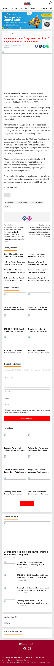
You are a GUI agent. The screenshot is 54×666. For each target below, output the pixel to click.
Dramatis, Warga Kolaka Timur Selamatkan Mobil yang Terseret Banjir (39, 279)
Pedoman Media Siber (11, 662)
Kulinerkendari (23, 202)
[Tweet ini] (40, 46)
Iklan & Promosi (29, 662)
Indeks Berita (7, 660)
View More (27, 503)
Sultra (7, 207)
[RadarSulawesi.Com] (27, 3)
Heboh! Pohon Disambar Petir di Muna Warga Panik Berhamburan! (14, 263)
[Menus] (4, 3)
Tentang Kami (44, 662)
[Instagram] (29, 218)
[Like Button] (7, 195)
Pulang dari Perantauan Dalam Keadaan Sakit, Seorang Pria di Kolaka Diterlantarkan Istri (38, 308)
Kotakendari (9, 202)
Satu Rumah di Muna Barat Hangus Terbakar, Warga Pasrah (38, 351)
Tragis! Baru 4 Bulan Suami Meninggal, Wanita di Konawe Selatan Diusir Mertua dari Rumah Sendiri (15, 271)
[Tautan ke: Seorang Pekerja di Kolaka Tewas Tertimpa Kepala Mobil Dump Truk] (27, 535)
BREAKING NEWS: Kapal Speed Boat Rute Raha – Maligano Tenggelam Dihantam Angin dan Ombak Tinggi (14, 330)
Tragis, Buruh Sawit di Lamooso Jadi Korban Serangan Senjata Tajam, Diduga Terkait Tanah (37, 330)
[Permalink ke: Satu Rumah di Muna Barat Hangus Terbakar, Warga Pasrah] (39, 342)
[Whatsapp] (47, 46)
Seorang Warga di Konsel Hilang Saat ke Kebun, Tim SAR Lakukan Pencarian (38, 263)
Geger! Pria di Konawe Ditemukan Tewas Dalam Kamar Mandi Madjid (14, 255)
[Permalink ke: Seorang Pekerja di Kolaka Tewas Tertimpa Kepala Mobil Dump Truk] (15, 299)
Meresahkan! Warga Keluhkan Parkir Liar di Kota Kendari (37, 255)
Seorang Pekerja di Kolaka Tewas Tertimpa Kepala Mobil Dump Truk (14, 308)
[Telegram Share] (44, 46)
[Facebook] (24, 218)
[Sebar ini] (36, 46)
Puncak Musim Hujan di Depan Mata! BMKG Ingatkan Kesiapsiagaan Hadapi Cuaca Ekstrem (38, 271)
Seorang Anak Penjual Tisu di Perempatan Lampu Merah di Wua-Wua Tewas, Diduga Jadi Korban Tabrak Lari (14, 351)
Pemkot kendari (37, 202)
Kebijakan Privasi (22, 660)
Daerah (6, 47)
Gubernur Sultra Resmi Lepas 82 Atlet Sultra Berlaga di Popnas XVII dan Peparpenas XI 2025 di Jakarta (14, 279)
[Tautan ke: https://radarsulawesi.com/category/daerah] (48, 517)
